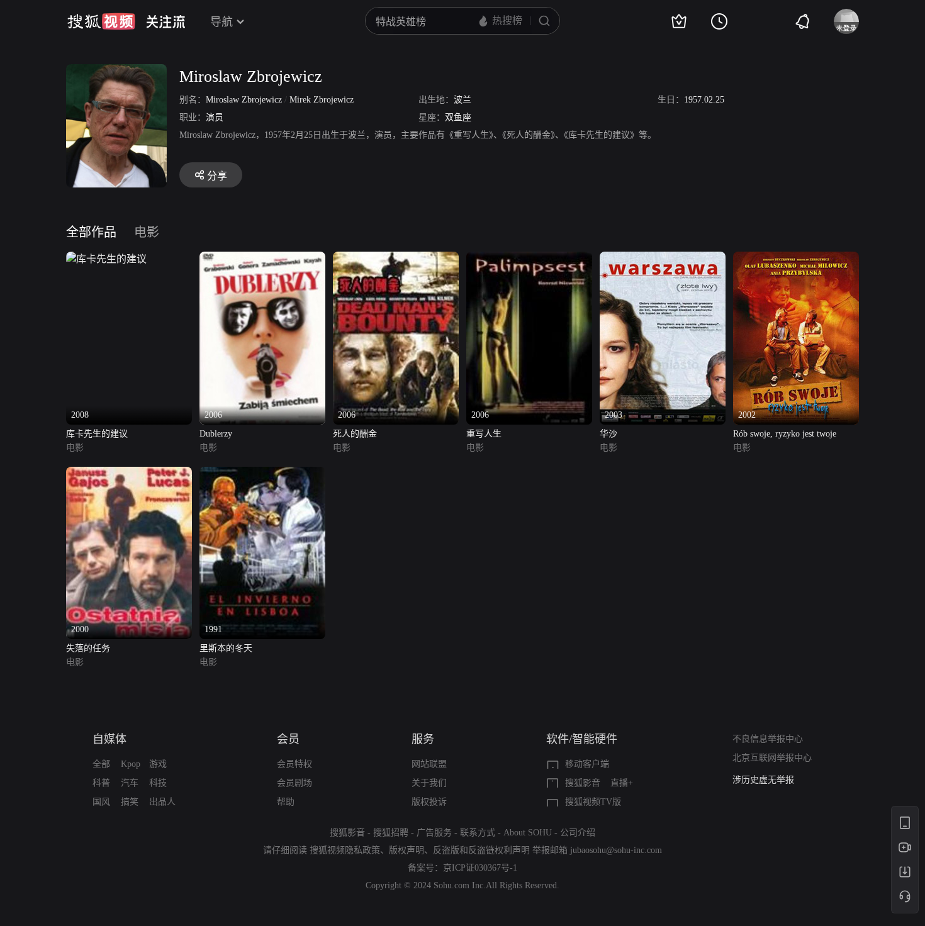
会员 (288, 739)
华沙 (608, 433)
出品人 (162, 801)
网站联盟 (429, 764)
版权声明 (406, 850)
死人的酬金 (355, 433)
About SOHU (527, 832)
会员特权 (294, 764)
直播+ (621, 783)
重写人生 (484, 433)
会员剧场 (294, 783)
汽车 (129, 783)
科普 (101, 783)
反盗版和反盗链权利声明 (481, 850)
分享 (217, 175)
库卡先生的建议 (97, 433)
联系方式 (477, 832)
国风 (101, 801)
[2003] (663, 259)
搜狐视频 (101, 21)
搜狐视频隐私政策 (345, 850)
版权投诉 (429, 801)
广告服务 (434, 832)
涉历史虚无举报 (763, 779)
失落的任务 (88, 648)
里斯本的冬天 (225, 648)
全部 (101, 764)
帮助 (285, 801)
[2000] (129, 474)
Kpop (130, 764)
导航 (221, 22)
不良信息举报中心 (767, 739)
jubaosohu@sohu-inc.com (616, 850)
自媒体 (109, 739)
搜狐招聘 (390, 832)
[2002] (796, 259)
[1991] (262, 474)
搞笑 (129, 801)
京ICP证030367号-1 (480, 868)
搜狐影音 (582, 783)
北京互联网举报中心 (772, 757)
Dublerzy (215, 433)
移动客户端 (587, 764)
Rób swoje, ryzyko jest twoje (784, 433)
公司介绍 (577, 832)
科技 (158, 783)
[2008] (106, 259)
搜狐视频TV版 (593, 801)
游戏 (158, 764)
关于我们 (429, 783)
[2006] (262, 259)
